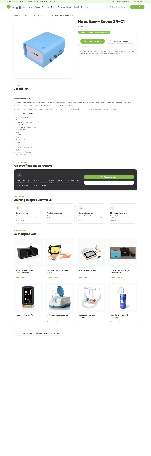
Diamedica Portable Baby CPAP (57, 271)
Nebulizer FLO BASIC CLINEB (57, 315)
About (37, 7)
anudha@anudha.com (137, 1)
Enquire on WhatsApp (121, 41)
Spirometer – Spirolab (87, 270)
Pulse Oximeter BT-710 (24, 315)
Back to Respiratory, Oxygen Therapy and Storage (40, 333)
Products (45, 7)
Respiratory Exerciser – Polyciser (88, 316)
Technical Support (65, 7)
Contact (87, 7)
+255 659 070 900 (121, 1)
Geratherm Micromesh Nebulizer (119, 316)
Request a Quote (137, 7)
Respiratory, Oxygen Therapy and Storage (37, 15)
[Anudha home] (16, 7)
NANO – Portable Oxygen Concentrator (120, 271)
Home (30, 7)
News (53, 7)
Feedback (78, 7)
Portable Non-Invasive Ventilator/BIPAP (24, 271)
